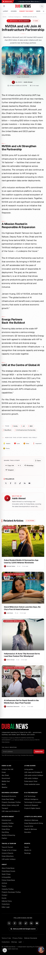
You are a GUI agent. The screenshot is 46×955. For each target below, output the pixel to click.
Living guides (30, 766)
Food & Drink (28, 826)
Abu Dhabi (5, 775)
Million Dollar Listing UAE (10, 805)
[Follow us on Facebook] (11, 483)
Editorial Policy (7, 901)
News (38, 11)
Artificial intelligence (14, 17)
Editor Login (6, 907)
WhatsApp (29, 465)
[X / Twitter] (9, 923)
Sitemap (14, 942)
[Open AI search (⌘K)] (42, 6)
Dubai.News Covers (8, 871)
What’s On (27, 850)
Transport (5, 808)
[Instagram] (20, 923)
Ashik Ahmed (28, 82)
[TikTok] (26, 923)
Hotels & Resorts (7, 853)
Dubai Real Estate (8, 799)
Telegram (10, 470)
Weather (4, 787)
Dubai (4, 772)
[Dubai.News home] (23, 6)
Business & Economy (10, 792)
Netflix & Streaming (8, 835)
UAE (36, 21)
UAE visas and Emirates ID (33, 772)
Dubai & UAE (6, 766)
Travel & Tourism (9, 843)
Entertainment (8, 816)
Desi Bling (5, 832)
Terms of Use (6, 938)
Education (27, 832)
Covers (14, 11)
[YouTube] (37, 923)
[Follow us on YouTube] (29, 483)
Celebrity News (7, 826)
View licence (5, 742)
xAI (23, 426)
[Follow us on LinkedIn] (25, 483)
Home (4, 17)
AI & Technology (31, 792)
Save (39, 461)
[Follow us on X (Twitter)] (6, 483)
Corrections (6, 904)
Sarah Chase (6, 874)
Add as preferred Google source (24, 929)
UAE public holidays (31, 778)
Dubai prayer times (30, 781)
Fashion (4, 838)
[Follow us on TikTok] (20, 483)
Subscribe (39, 751)
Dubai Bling (6, 829)
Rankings (27, 853)
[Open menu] (4, 6)
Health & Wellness (30, 829)
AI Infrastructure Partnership (25, 430)
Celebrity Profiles (7, 823)
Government (6, 778)
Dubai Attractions (7, 856)
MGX (30, 426)
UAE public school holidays (33, 775)
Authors (4, 883)
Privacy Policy (17, 938)
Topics (4, 886)
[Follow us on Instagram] (15, 483)
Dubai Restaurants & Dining (33, 823)
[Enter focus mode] (5, 950)
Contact (4, 895)
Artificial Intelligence (31, 799)
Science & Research (31, 805)
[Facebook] (15, 923)
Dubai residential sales (32, 784)
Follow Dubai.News (8, 880)
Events (4, 898)
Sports (27, 843)
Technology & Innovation (32, 802)
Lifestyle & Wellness (33, 816)
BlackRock (7, 430)
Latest (5, 11)
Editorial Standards (30, 938)
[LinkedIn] (31, 923)
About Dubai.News (8, 868)
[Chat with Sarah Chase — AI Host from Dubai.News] (41, 950)
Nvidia (15, 426)
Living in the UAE (7, 769)
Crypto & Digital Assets (32, 808)
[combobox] (22, 942)
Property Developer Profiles (11, 802)
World (4, 784)
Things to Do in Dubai (9, 850)
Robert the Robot (26, 11)
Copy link (10, 465)
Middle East (6, 781)
